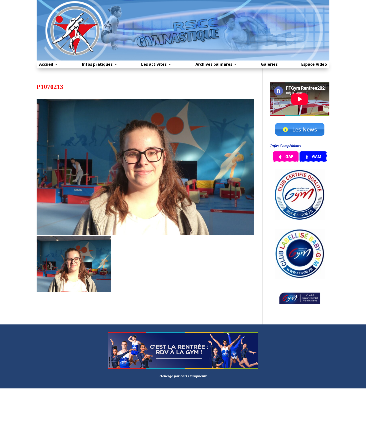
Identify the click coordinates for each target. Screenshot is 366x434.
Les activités (154, 64)
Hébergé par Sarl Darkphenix (183, 376)
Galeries (269, 64)
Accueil (46, 64)
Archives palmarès (213, 64)
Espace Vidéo (314, 64)
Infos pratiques (97, 64)
